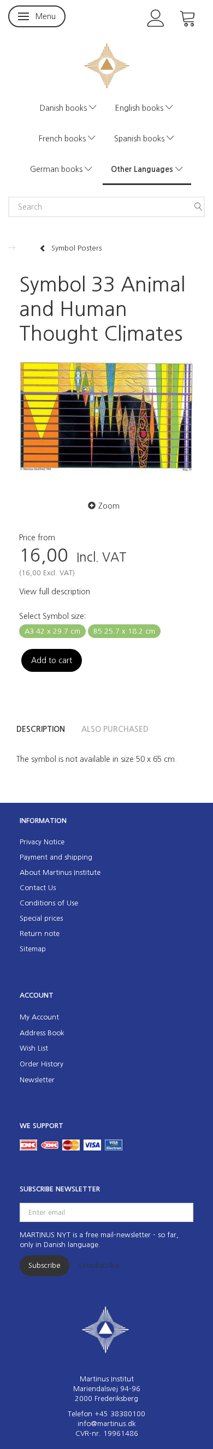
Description (40, 729)
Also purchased (115, 729)
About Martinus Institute (60, 872)
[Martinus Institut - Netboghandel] (107, 65)
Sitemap (33, 948)
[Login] (156, 17)
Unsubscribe (99, 1265)
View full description (54, 591)
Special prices (41, 918)
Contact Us (38, 887)
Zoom (109, 506)
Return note (40, 933)
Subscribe (44, 1265)
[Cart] (188, 17)
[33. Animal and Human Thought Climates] (106, 419)
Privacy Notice (42, 841)
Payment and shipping (56, 857)
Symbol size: (52, 616)
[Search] (198, 206)
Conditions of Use (49, 903)
